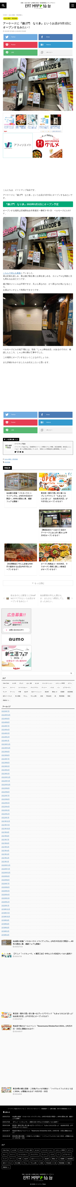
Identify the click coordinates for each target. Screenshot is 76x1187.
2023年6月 (5, 763)
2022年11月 (5, 781)
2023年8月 (5, 755)
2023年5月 (5, 766)
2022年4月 (5, 807)
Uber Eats (6, 683)
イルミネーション (47, 683)
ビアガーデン (67, 687)
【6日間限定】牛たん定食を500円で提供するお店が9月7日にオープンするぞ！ (19, 566)
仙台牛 (26, 692)
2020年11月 (5, 869)
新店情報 (7, 462)
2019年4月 (5, 935)
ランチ (5, 692)
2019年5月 (5, 931)
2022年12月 (5, 777)
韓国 (69, 696)
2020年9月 (5, 876)
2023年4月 (5, 770)
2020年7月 (5, 884)
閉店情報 (61, 696)
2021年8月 (5, 836)
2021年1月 (5, 862)
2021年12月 (5, 821)
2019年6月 (5, 928)
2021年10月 (5, 829)
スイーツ (12, 687)
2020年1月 (5, 906)
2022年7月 (5, 796)
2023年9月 (5, 752)
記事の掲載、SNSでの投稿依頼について (60, 1108)
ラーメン (12, 692)
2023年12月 (5, 744)
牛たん (25, 696)
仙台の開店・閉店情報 (11, 459)
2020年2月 (5, 902)
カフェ (70, 683)
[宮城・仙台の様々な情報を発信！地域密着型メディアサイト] (38, 7)
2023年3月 (5, 774)
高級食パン (6, 700)
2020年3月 (5, 898)
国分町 (47, 692)
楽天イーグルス (7, 696)
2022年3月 (5, 810)
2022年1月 (5, 818)
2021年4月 (5, 851)
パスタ (52, 687)
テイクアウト (34, 687)
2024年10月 (5, 715)
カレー (5, 687)
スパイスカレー (22, 687)
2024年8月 (5, 722)
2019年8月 (5, 924)
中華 (19, 692)
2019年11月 (5, 913)
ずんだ (21, 683)
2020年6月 (5, 887)
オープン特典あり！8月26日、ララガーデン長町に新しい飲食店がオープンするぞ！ (54, 566)
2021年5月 (5, 847)
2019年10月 (5, 917)
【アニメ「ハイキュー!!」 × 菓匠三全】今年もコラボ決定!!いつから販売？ (42, 954)
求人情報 (17, 696)
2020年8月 (5, 880)
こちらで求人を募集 (12, 273)
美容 (41, 696)
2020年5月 (5, 891)
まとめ (37, 683)
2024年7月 (5, 726)
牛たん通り (34, 696)
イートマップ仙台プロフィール (16, 1108)
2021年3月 (5, 854)
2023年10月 (5, 748)
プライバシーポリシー (33, 1108)
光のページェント (36, 692)
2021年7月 (5, 840)
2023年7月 (5, 759)
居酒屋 (62, 692)
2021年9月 (5, 832)
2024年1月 (5, 741)
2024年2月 (5, 737)
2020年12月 (5, 865)
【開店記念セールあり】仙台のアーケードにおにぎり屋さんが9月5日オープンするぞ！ (54, 532)
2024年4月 (5, 730)
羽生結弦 (48, 696)
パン (58, 687)
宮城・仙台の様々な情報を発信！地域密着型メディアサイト (38, 1174)
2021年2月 (5, 858)
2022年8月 (5, 792)
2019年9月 (5, 920)
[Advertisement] (38, 172)
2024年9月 (5, 719)
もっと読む (39, 583)
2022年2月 (5, 814)
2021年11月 (5, 825)
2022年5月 (5, 803)
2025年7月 (5, 711)
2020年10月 (5, 873)
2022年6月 (5, 799)
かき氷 (14, 683)
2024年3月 (5, 733)
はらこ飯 (29, 683)
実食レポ (54, 692)
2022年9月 (5, 788)
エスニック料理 (60, 683)
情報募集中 (44, 1108)
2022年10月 (5, 785)
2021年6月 (5, 843)
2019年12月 (5, 909)
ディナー (44, 687)
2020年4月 (5, 895)
